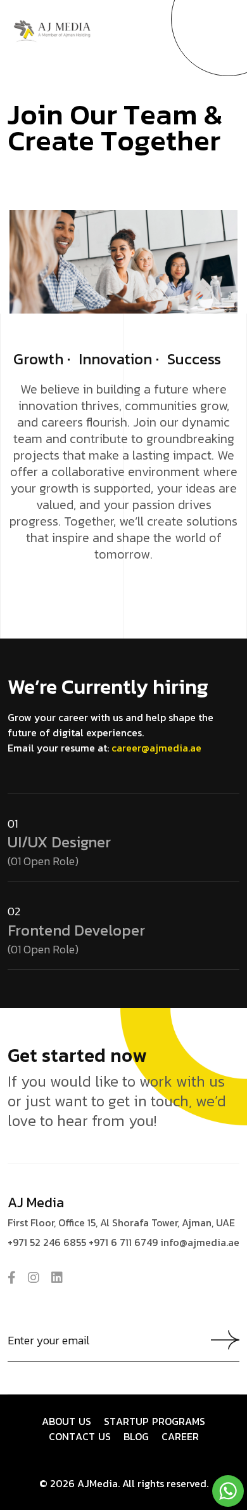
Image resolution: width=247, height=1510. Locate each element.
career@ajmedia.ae (156, 747)
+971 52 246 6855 (47, 1242)
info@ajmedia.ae (199, 1242)
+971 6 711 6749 (123, 1242)
